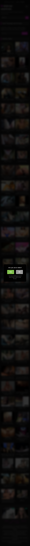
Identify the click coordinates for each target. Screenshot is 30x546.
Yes (10, 272)
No (19, 272)
